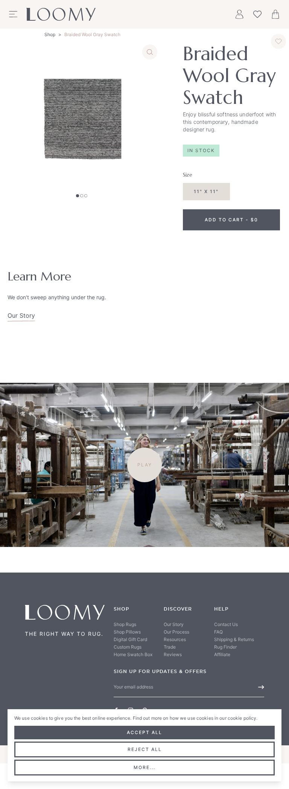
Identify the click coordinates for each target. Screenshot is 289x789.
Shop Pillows (127, 632)
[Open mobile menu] (13, 14)
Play (144, 465)
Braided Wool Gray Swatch (92, 34)
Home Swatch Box (133, 654)
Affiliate (222, 654)
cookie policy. (243, 718)
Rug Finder (225, 647)
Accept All (144, 732)
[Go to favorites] (257, 14)
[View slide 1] (77, 195)
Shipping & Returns (234, 639)
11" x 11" (206, 191)
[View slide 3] (85, 195)
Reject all (145, 749)
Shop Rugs (125, 624)
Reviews (173, 654)
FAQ (218, 632)
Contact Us (226, 624)
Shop (49, 34)
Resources (175, 639)
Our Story (21, 315)
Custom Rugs (127, 647)
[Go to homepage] (61, 14)
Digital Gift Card (130, 639)
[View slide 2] (81, 195)
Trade (170, 647)
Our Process (176, 632)
